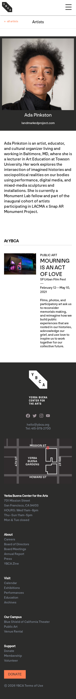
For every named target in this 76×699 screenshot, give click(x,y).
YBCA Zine (11, 564)
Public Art (10, 627)
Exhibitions (12, 588)
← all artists (11, 21)
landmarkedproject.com (38, 123)
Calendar (10, 583)
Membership (13, 656)
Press (8, 559)
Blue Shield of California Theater (27, 622)
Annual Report (14, 554)
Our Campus (13, 617)
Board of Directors (16, 544)
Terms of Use (34, 686)
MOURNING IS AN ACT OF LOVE (55, 268)
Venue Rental (13, 632)
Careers (9, 539)
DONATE (15, 674)
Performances (14, 593)
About (8, 535)
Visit (7, 578)
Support (9, 646)
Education (11, 598)
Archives (10, 602)
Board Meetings (15, 549)
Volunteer (11, 661)
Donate (9, 651)
